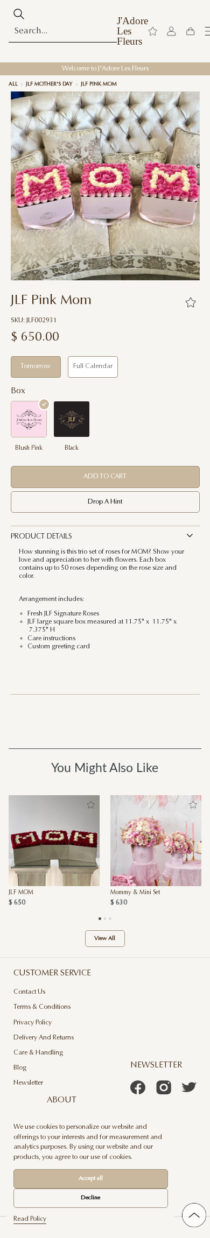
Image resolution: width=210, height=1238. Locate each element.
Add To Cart (105, 476)
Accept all (91, 1179)
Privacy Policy (32, 1023)
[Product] (54, 840)
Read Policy (29, 1219)
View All (104, 939)
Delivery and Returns (43, 1038)
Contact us (29, 992)
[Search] (19, 14)
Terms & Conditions (42, 1007)
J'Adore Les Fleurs (132, 31)
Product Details (41, 537)
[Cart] (190, 31)
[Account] (171, 31)
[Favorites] (190, 302)
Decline (90, 1198)
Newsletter (28, 1083)
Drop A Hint (105, 502)
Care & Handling (38, 1053)
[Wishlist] (152, 31)
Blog (19, 1068)
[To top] (194, 1215)
